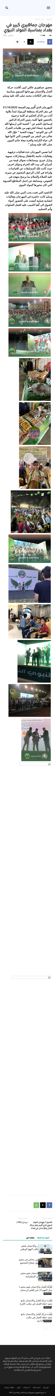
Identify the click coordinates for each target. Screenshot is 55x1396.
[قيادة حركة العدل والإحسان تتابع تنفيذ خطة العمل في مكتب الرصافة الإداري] (45, 1317)
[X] (43, 1205)
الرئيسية (49, 19)
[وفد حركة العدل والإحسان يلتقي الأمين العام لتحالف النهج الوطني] (45, 1249)
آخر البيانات (26, 1388)
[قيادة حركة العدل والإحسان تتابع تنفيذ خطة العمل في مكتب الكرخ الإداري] (45, 1304)
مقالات (11, 1388)
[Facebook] (49, 1205)
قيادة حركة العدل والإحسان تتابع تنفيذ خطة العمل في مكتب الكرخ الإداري (36, 1303)
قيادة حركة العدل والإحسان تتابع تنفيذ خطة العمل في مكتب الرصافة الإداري (36, 1317)
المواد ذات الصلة (43, 1238)
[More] (17, 42)
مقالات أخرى (30, 1238)
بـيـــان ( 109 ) (22, 1222)
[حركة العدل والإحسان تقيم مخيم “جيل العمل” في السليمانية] (45, 1276)
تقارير (18, 1388)
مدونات (6, 1388)
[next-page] (45, 1328)
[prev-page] (49, 1328)
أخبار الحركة (39, 19)
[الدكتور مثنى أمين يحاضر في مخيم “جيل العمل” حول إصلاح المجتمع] (45, 1263)
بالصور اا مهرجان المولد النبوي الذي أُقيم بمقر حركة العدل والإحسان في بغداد (41, 1225)
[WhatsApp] (36, 1205)
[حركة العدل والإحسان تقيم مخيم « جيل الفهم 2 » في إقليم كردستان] (45, 1290)
